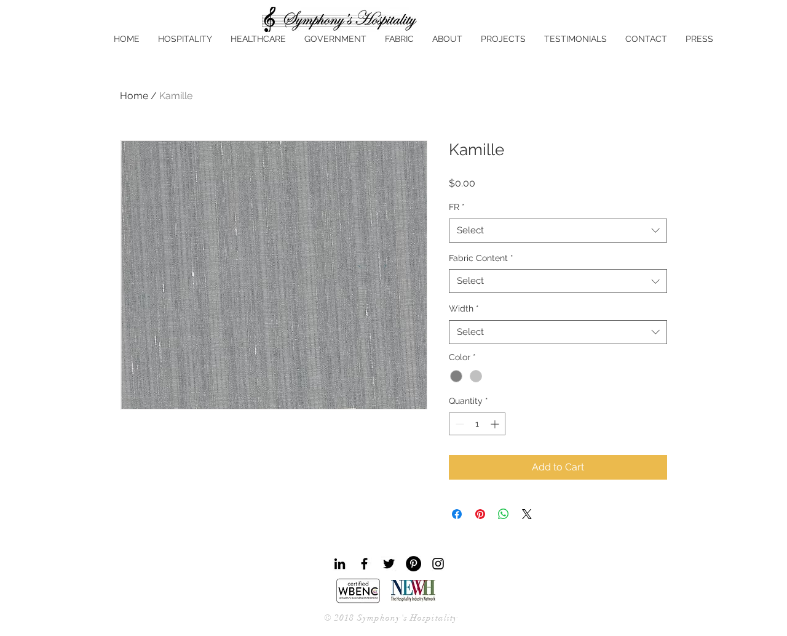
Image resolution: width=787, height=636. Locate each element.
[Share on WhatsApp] (503, 514)
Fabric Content (481, 258)
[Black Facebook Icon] (364, 563)
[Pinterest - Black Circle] (413, 563)
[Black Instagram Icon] (438, 563)
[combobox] (558, 231)
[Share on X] (527, 514)
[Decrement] (458, 424)
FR (457, 207)
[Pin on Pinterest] (480, 514)
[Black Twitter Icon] (389, 563)
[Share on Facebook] (456, 514)
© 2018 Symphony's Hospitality (390, 618)
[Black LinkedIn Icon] (339, 563)
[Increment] (496, 424)
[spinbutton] (477, 424)
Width (464, 308)
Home (134, 96)
